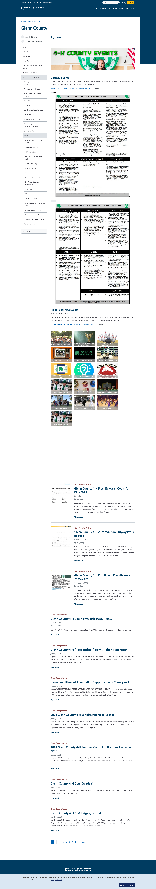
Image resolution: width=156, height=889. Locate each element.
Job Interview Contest (31, 194)
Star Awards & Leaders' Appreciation (32, 183)
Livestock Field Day (31, 164)
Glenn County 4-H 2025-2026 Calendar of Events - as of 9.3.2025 (75, 88)
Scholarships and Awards (31, 215)
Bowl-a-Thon (29, 189)
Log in (123, 2)
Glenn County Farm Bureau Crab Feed (35, 204)
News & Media (129, 8)
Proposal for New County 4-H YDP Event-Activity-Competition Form (76, 324)
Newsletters (26, 56)
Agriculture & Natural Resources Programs (32, 66)
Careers (23, 2)
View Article (78, 517)
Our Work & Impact (106, 8)
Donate (130, 2)
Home (24, 47)
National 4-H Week (31, 198)
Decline (122, 885)
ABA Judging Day (30, 152)
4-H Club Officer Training (33, 177)
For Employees (47, 2)
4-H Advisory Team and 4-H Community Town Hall (32, 125)
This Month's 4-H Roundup (32, 89)
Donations (27, 105)
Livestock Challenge (31, 147)
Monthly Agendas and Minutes (33, 110)
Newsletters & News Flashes (32, 119)
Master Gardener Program (31, 73)
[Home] (32, 8)
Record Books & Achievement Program (33, 95)
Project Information (30, 224)
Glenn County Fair (30, 168)
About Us (25, 52)
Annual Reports (27, 61)
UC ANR (23, 21)
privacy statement (56, 880)
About (96, 8)
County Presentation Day (33, 210)
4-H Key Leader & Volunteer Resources (32, 83)
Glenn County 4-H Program (31, 77)
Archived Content (28, 231)
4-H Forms (27, 101)
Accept (131, 885)
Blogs (34, 2)
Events (39, 2)
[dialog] (78, 881)
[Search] (118, 2)
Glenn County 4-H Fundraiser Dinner (34, 141)
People (29, 2)
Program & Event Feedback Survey (34, 219)
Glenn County (32, 21)
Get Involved (119, 8)
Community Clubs (29, 131)
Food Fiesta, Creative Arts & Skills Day (33, 157)
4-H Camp (28, 173)
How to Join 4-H (29, 115)
